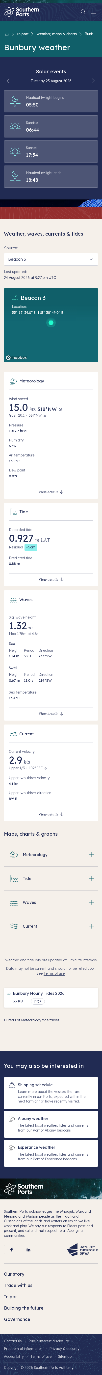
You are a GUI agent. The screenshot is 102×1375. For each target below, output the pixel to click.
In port (22, 34)
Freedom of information (23, 1348)
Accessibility (14, 1356)
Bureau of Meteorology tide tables (31, 1020)
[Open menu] (93, 11)
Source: (11, 248)
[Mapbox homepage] (16, 358)
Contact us (13, 1341)
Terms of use (54, 973)
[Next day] (93, 80)
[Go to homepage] (23, 1188)
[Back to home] (7, 34)
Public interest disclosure (48, 1341)
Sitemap (65, 1356)
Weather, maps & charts (56, 34)
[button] (51, 854)
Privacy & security (64, 1348)
